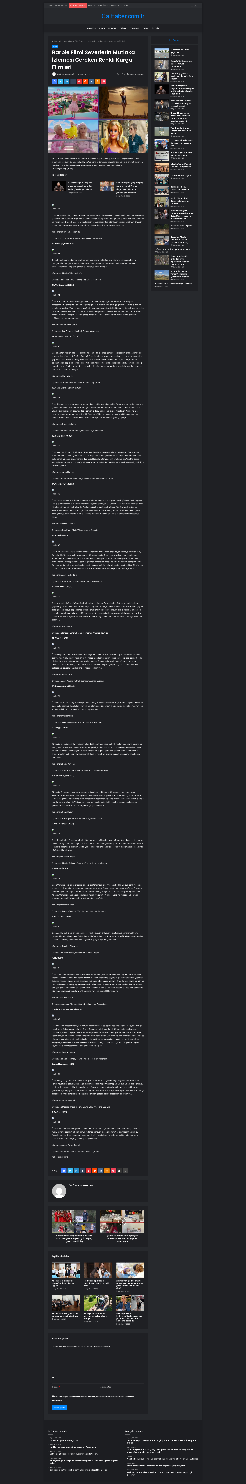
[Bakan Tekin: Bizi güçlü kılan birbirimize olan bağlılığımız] (66, 1303)
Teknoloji (134, 28)
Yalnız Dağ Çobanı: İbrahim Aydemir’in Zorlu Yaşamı (182, 76)
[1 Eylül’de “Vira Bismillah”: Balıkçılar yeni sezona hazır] (162, 144)
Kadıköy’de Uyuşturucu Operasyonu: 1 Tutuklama (181, 64)
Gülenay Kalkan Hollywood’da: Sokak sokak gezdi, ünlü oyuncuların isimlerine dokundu (129, 1317)
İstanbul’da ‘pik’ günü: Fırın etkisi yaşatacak (181, 165)
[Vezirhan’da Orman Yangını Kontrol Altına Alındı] (162, 131)
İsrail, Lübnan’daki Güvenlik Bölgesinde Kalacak (180, 201)
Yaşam (145, 28)
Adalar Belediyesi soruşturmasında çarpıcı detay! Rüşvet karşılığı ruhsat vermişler (182, 214)
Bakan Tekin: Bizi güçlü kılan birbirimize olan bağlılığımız (65, 1314)
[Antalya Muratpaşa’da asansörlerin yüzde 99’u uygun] (66, 1270)
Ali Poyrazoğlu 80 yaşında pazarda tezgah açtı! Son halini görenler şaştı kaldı (118, 5)
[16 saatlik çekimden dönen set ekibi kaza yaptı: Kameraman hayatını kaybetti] (162, 116)
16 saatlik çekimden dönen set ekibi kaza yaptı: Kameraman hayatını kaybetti (180, 117)
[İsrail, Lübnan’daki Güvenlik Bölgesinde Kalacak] (162, 202)
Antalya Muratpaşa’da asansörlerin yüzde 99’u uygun (63, 1283)
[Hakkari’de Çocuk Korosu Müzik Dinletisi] (162, 190)
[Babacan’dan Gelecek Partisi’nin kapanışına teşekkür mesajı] (162, 104)
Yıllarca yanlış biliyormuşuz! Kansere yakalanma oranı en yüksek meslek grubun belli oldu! (129, 1284)
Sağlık (123, 28)
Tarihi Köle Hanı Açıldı (181, 175)
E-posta (56, 1387)
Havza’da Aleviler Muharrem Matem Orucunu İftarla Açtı (180, 240)
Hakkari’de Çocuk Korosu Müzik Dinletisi (181, 188)
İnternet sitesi (105, 1387)
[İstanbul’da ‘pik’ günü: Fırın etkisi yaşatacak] (162, 167)
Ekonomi (112, 28)
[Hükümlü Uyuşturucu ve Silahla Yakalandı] (162, 156)
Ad (54, 1377)
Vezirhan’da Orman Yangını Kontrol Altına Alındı (181, 131)
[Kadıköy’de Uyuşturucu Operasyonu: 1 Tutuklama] (162, 64)
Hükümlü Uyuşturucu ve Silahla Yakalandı (181, 154)
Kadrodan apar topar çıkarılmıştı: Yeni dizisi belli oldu (96, 1283)
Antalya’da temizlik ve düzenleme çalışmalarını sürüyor (95, 1316)
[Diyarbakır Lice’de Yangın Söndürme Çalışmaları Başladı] (162, 275)
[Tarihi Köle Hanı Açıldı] (162, 179)
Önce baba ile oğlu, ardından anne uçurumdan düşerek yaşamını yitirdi (180, 260)
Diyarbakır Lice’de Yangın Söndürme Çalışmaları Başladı (180, 274)
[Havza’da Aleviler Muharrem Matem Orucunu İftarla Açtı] (162, 240)
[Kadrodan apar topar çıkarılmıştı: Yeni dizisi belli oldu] (98, 1270)
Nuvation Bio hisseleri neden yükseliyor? (173, 283)
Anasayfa (91, 28)
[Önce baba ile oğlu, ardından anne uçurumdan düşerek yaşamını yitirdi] (162, 260)
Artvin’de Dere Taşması (181, 225)
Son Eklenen (174, 40)
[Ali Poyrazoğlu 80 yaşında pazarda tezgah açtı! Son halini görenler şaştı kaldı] (59, 186)
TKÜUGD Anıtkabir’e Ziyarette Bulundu (172, 249)
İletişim (155, 28)
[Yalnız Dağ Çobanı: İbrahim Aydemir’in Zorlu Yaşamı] (162, 77)
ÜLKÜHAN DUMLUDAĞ (65, 74)
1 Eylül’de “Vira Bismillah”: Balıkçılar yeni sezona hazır (182, 143)
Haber (102, 28)
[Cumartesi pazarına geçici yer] (162, 53)
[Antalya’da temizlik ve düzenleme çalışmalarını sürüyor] (98, 1303)
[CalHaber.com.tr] (123, 16)
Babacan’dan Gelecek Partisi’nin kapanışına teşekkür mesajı (181, 103)
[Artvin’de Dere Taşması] (162, 229)
